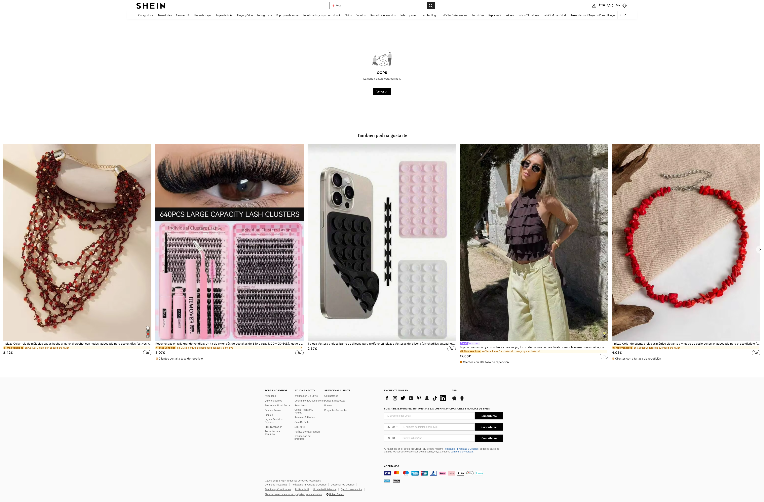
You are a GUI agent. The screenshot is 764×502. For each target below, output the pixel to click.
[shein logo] (150, 5)
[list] (416, 398)
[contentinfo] (443, 473)
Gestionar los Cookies (343, 484)
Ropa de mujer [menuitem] (203, 15)
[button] (617, 5)
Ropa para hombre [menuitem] (287, 15)
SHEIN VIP (300, 427)
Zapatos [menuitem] (360, 15)
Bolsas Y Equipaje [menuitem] (528, 15)
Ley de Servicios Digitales (274, 421)
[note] (180, 359)
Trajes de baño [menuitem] (224, 15)
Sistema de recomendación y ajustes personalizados (293, 494)
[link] (601, 5)
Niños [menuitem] (348, 15)
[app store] (454, 400)
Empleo (269, 415)
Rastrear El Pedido (304, 417)
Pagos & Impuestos (334, 400)
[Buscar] (431, 5)
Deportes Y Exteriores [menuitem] (501, 15)
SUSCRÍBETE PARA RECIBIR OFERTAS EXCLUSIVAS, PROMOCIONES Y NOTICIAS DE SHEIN (437, 408)
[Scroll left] (620, 15)
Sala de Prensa (273, 410)
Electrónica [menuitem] (477, 15)
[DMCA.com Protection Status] (396, 481)
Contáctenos (331, 396)
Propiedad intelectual (324, 489)
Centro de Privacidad (276, 484)
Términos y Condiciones (278, 489)
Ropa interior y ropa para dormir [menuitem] (321, 15)
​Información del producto (302, 437)
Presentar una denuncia (272, 433)
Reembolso (300, 405)
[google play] (462, 400)
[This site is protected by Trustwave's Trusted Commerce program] (387, 481)
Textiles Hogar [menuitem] (430, 15)
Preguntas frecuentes (335, 410)
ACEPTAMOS (391, 466)
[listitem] (77, 252)
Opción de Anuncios (351, 489)
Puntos (328, 405)
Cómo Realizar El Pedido (304, 411)
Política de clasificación (307, 431)
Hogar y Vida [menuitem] (245, 15)
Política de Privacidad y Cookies (461, 448)
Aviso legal (271, 396)
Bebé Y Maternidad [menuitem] (554, 15)
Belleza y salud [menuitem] (408, 15)
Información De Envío (306, 396)
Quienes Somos (273, 400)
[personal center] (594, 5)
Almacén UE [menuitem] (183, 15)
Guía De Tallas (302, 422)
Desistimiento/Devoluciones (309, 400)
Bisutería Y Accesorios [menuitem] (382, 15)
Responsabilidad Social (277, 405)
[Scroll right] (625, 15)
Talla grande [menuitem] (264, 15)
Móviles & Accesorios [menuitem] (454, 15)
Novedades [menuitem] (165, 15)
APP (454, 390)
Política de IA (302, 489)
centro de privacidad (462, 451)
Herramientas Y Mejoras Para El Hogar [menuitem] (593, 15)
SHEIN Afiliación (273, 427)
